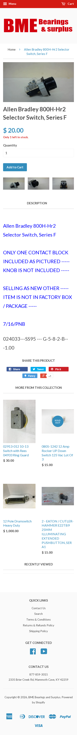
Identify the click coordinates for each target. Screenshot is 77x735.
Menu (12, 3)
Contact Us (39, 608)
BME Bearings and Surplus (44, 697)
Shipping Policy (38, 631)
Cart (70, 3)
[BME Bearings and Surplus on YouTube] (44, 652)
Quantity (10, 145)
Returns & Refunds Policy (38, 625)
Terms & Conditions (38, 619)
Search (38, 613)
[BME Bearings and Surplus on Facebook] (33, 652)
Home (12, 49)
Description (37, 203)
